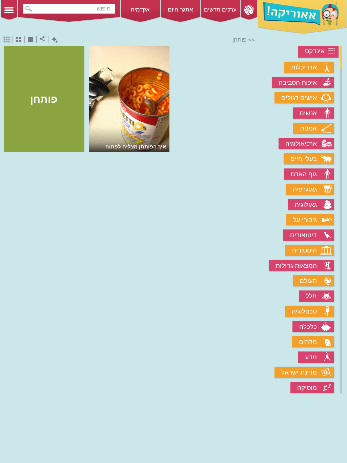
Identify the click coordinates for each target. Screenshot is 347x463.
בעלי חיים (303, 158)
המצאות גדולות (296, 265)
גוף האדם (304, 174)
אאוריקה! (302, 17)
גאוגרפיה (305, 189)
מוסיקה (307, 387)
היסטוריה (304, 250)
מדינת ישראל (299, 372)
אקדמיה (140, 9)
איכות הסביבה (298, 82)
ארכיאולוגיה (301, 143)
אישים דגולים (299, 97)
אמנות (308, 128)
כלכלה (308, 326)
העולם (308, 280)
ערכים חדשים (220, 9)
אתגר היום (180, 9)
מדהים (308, 341)
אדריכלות (304, 67)
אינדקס (315, 51)
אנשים (308, 113)
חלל (311, 296)
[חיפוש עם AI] (53, 40)
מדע (311, 357)
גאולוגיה (306, 204)
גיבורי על (305, 219)
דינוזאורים (303, 235)
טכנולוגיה (304, 311)
